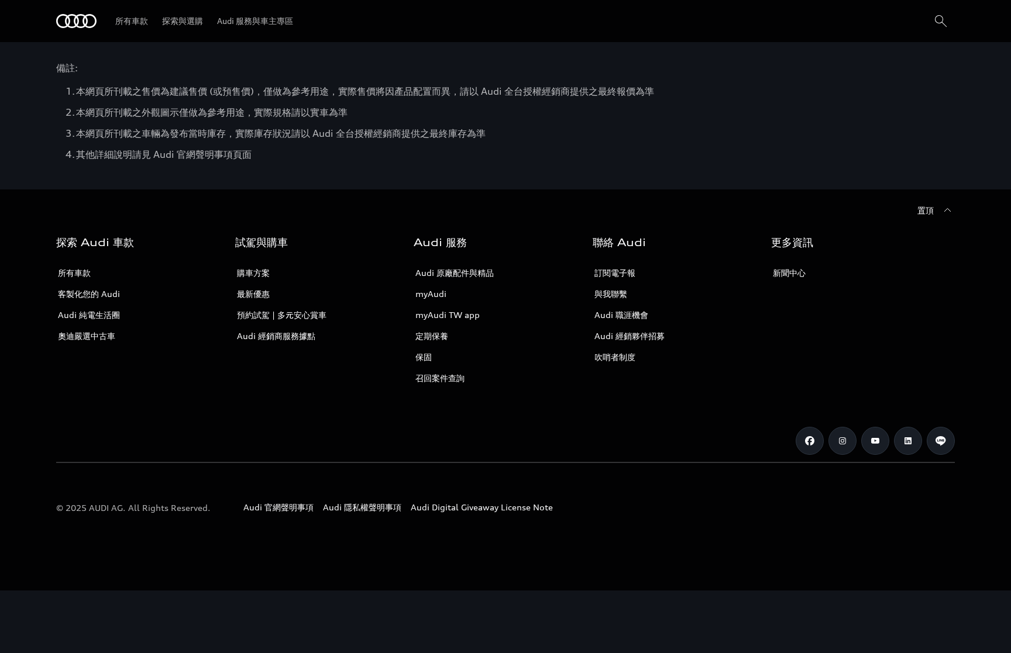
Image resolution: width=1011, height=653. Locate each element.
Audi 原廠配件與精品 (454, 273)
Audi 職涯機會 (621, 315)
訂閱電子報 (614, 273)
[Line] (941, 441)
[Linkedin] (908, 441)
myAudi (430, 294)
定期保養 (431, 336)
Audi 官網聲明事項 (278, 507)
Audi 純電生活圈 (89, 315)
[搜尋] (941, 21)
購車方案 (253, 273)
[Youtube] (875, 441)
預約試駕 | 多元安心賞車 (281, 315)
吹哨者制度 (614, 357)
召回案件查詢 (440, 378)
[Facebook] (810, 441)
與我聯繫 (610, 294)
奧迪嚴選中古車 (86, 336)
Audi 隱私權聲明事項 (362, 507)
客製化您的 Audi (89, 294)
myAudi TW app (447, 315)
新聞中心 (789, 273)
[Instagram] (842, 441)
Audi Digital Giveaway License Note (482, 507)
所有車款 (74, 273)
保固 (423, 357)
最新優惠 (253, 294)
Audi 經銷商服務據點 (276, 336)
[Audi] (76, 21)
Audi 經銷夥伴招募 (629, 336)
